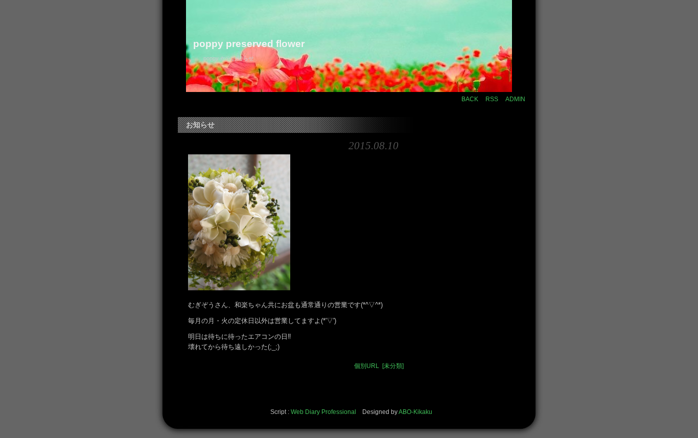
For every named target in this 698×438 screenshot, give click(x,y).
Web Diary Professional (323, 412)
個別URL (366, 366)
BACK (469, 99)
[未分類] (393, 366)
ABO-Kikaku (415, 412)
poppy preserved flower (249, 43)
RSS (491, 99)
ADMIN (515, 99)
